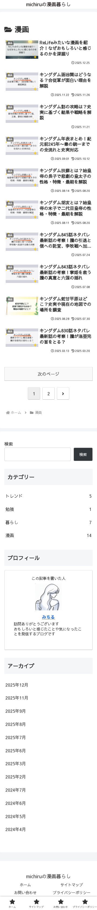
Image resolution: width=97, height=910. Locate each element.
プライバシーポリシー (72, 892)
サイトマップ (71, 884)
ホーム (25, 884)
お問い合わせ (25, 892)
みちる (48, 617)
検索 (8, 444)
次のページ (48, 374)
